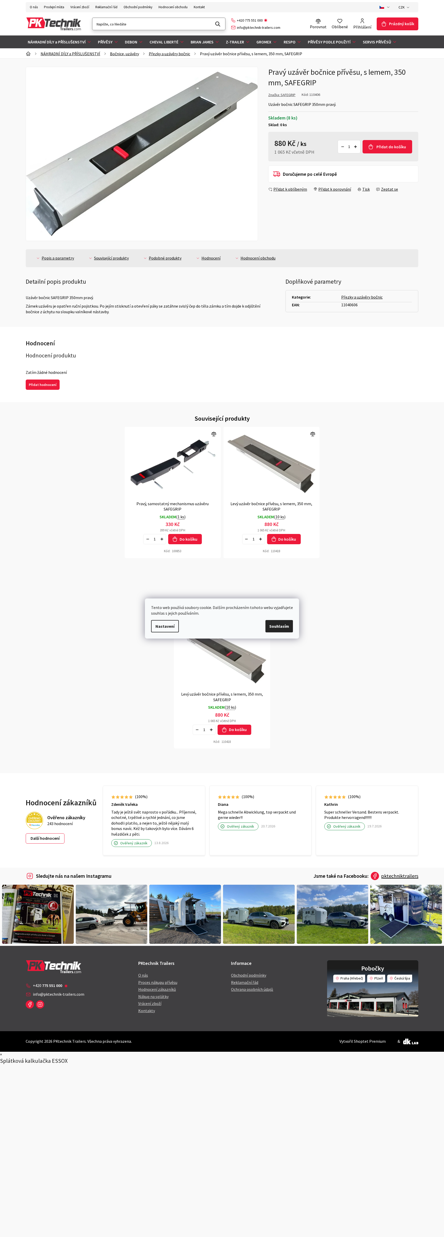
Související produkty (111, 258)
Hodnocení (210, 258)
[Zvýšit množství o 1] (355, 146)
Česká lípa (402, 978)
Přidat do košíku (391, 146)
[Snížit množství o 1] (342, 146)
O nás (34, 7)
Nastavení (164, 626)
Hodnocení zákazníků (157, 989)
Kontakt (199, 7)
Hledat (218, 24)
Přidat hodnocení (43, 384)
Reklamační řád (106, 7)
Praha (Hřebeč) (351, 978)
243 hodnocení (60, 823)
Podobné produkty (165, 258)
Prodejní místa (54, 7)
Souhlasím (279, 626)
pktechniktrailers (399, 876)
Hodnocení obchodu (173, 7)
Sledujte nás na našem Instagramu (74, 876)
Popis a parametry (58, 258)
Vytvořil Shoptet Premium (362, 1041)
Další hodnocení (45, 838)
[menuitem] (60, 41)
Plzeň (378, 978)
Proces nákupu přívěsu (157, 982)
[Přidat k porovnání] (173, 464)
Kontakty (146, 1010)
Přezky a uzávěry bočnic (362, 297)
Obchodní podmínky (138, 7)
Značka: (281, 95)
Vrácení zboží (79, 7)
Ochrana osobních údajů (252, 989)
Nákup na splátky (153, 996)
